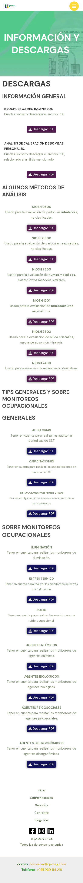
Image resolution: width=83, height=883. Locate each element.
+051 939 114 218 (49, 869)
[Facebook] (32, 831)
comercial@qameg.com (47, 864)
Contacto (41, 813)
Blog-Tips (41, 820)
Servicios (41, 805)
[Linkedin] (50, 831)
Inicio (41, 790)
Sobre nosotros (41, 798)
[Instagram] (41, 831)
